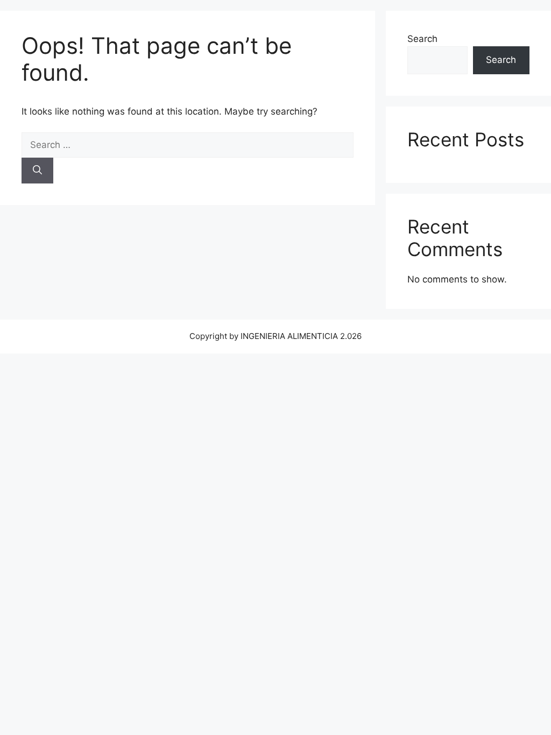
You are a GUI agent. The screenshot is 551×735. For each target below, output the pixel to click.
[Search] (37, 170)
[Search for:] (188, 144)
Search (422, 38)
